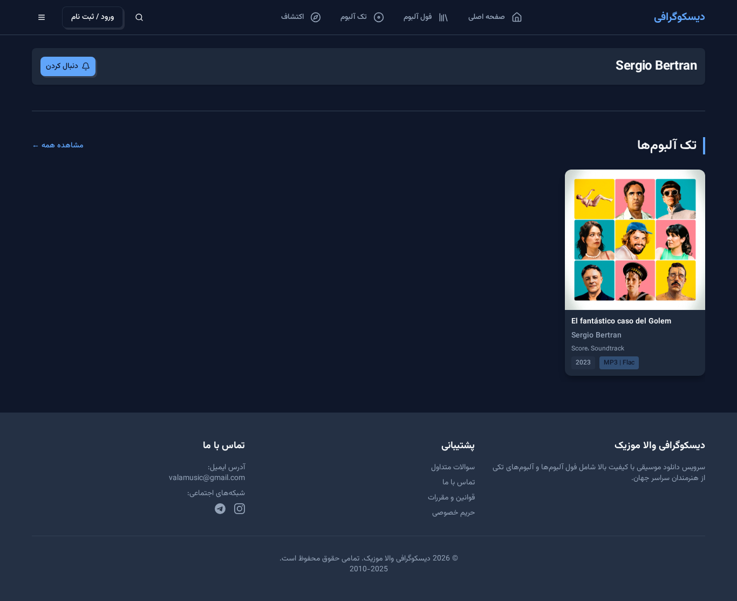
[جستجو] (139, 17)
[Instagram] (239, 508)
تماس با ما (458, 483)
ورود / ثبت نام (92, 17)
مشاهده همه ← (58, 145)
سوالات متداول (453, 468)
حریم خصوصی (453, 513)
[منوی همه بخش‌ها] (41, 17)
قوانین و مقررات (451, 498)
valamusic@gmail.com (207, 478)
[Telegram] (220, 508)
